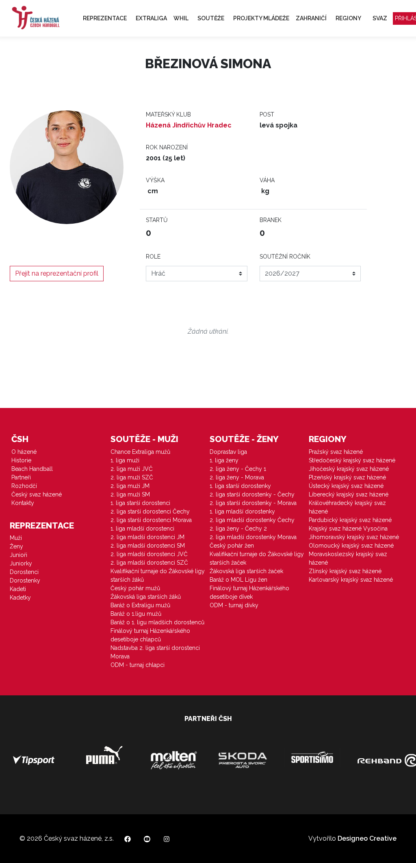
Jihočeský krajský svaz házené (349, 469)
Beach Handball (32, 469)
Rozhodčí (24, 486)
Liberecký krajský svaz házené (348, 494)
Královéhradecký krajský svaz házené (347, 507)
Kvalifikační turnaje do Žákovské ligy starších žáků (157, 575)
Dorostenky (25, 580)
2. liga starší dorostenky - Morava (253, 503)
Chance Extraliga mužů (140, 452)
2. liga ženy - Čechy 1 (238, 469)
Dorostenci (24, 572)
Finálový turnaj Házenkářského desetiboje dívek (249, 592)
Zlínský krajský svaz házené (345, 571)
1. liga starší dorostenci (140, 503)
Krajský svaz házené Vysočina (348, 528)
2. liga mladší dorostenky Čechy (252, 520)
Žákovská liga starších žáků (145, 596)
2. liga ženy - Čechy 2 (238, 528)
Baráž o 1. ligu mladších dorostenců (157, 622)
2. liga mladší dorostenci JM (147, 537)
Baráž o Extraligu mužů (140, 605)
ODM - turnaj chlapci (137, 665)
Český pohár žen (232, 545)
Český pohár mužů (135, 588)
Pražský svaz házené (336, 452)
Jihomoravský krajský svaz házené (354, 537)
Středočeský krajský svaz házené (352, 460)
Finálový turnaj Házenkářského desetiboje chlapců (150, 635)
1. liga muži (124, 460)
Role (153, 256)
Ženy (16, 546)
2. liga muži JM (130, 486)
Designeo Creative (367, 838)
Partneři (21, 477)
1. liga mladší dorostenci (142, 528)
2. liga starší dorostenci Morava (151, 520)
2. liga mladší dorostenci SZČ (149, 562)
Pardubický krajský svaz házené (350, 520)
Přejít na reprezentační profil (56, 273)
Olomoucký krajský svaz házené (351, 545)
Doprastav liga (228, 452)
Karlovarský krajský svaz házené (351, 579)
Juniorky (21, 563)
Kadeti (18, 589)
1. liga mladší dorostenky (242, 511)
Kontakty (22, 503)
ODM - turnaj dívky (234, 605)
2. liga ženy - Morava (237, 477)
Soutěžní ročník (285, 256)
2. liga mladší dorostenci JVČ (149, 554)
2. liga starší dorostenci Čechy (150, 511)
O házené (24, 452)
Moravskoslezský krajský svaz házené (348, 558)
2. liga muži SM (130, 494)
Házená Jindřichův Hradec (189, 125)
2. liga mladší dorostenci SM (147, 545)
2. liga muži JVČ (131, 469)
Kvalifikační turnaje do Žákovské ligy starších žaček (257, 558)
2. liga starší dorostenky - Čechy (252, 494)
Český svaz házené (36, 494)
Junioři (18, 555)
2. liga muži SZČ (131, 477)
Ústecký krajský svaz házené (346, 486)
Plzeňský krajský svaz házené (347, 477)
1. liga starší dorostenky (240, 486)
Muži (16, 538)
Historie (21, 460)
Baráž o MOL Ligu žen (238, 579)
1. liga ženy (224, 460)
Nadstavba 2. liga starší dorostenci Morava (155, 652)
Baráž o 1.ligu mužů (135, 614)
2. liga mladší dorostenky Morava (253, 537)
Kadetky (20, 597)
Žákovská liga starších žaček (246, 571)
